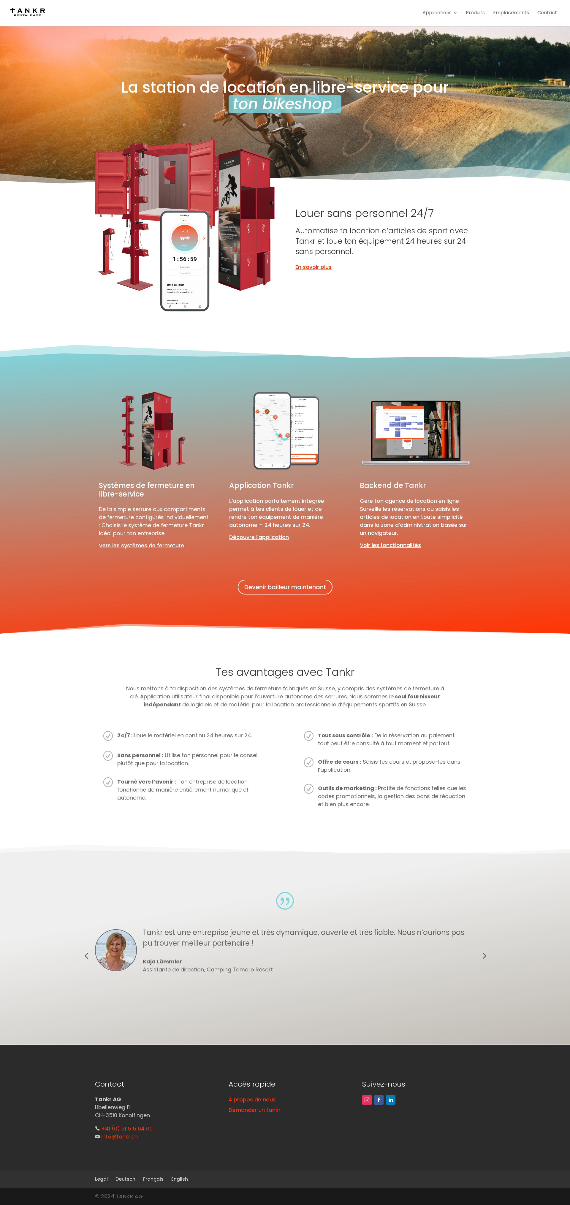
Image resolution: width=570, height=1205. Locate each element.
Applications (437, 13)
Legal (101, 1179)
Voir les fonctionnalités (390, 545)
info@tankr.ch (119, 1136)
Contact (547, 13)
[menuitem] (125, 1179)
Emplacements (511, 13)
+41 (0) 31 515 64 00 (127, 1128)
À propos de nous (252, 1099)
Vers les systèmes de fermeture (141, 545)
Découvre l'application (259, 537)
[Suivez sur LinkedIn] (390, 1100)
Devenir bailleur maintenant (285, 587)
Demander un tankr (255, 1110)
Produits (475, 13)
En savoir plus (313, 267)
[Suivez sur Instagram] (367, 1100)
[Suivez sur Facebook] (379, 1100)
